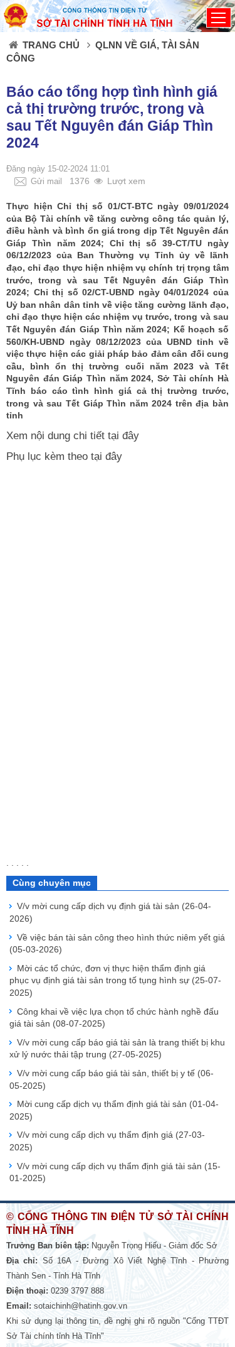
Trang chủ (51, 45)
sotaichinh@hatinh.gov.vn (80, 1306)
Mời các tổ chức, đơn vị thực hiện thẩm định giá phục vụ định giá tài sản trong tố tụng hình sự (115, 980)
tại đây (123, 436)
